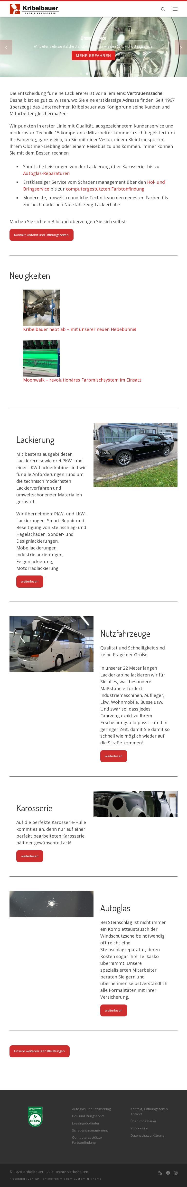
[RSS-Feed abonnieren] (160, 1173)
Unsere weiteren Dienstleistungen (39, 1051)
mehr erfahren (93, 55)
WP (37, 1178)
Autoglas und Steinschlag (91, 1109)
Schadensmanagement (90, 1130)
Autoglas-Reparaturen (46, 173)
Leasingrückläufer (85, 1123)
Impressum (139, 1128)
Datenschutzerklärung (147, 1135)
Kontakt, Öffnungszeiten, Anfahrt (150, 1111)
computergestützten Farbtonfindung (105, 189)
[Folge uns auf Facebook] (168, 1173)
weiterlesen (29, 581)
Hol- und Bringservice (88, 1116)
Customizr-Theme (88, 1178)
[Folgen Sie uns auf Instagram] (176, 1173)
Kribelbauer (33, 1171)
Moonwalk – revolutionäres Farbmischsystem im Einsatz (82, 380)
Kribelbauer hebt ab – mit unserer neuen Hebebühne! (79, 329)
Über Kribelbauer (143, 1121)
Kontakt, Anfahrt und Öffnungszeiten (41, 235)
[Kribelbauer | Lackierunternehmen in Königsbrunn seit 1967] (34, 8)
